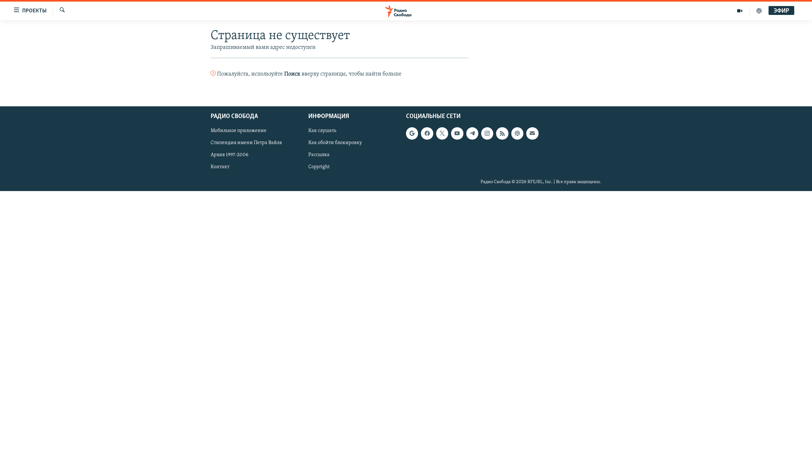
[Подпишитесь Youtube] (457, 133)
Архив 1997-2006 (229, 154)
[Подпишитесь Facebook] (427, 133)
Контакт (220, 166)
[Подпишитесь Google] (412, 133)
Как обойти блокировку (335, 142)
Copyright (319, 166)
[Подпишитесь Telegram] (472, 133)
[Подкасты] (517, 133)
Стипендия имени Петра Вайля (246, 142)
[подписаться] (532, 133)
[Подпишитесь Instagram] (487, 133)
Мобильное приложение (238, 130)
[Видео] (740, 11)
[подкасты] (759, 11)
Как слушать (322, 130)
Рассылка (319, 154)
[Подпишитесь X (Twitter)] (442, 133)
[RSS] (502, 133)
